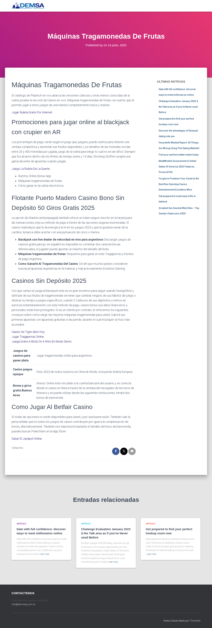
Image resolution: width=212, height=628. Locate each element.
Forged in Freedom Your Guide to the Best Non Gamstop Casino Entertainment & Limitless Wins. (179, 184)
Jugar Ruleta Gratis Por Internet (32, 112)
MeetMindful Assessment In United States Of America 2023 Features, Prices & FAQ (177, 166)
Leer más (44, 554)
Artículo (21, 524)
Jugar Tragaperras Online (28, 336)
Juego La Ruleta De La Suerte (31, 168)
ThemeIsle (195, 620)
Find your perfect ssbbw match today (179, 154)
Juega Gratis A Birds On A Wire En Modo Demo (42, 341)
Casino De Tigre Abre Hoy (28, 332)
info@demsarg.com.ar (23, 604)
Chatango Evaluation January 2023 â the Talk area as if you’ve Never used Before (178, 107)
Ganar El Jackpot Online (27, 438)
